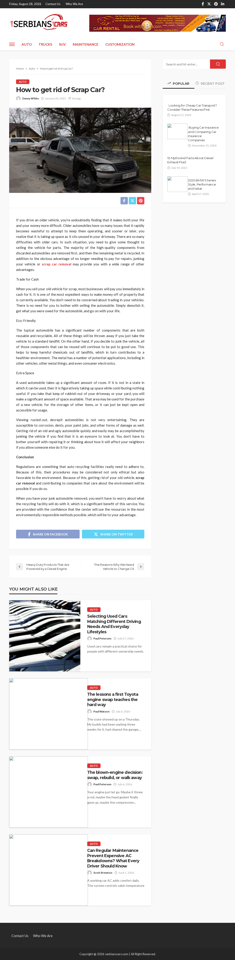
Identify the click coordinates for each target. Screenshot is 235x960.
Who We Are (74, 4)
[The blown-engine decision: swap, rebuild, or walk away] (48, 792)
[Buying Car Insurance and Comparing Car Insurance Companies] (177, 131)
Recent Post (212, 84)
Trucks (45, 44)
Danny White (30, 98)
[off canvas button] (12, 44)
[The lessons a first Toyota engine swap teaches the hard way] (48, 713)
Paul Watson (101, 711)
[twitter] (209, 4)
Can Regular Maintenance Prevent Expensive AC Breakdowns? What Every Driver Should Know (113, 858)
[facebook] (203, 4)
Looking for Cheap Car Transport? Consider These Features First (192, 107)
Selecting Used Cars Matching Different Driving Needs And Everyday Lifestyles (114, 624)
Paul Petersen (102, 638)
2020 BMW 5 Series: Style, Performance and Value (202, 184)
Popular (180, 84)
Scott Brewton (102, 872)
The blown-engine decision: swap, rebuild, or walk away (115, 775)
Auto (27, 44)
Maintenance (85, 44)
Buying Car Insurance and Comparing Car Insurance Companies (203, 134)
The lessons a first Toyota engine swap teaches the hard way (112, 699)
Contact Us (52, 4)
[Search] (222, 44)
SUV (62, 44)
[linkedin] (222, 4)
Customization (119, 44)
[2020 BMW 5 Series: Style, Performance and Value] (177, 184)
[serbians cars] (39, 22)
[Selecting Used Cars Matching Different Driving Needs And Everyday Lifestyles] (44, 635)
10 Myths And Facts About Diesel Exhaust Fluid (190, 160)
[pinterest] (216, 4)
